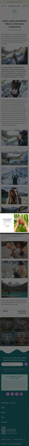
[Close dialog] (27, 214)
